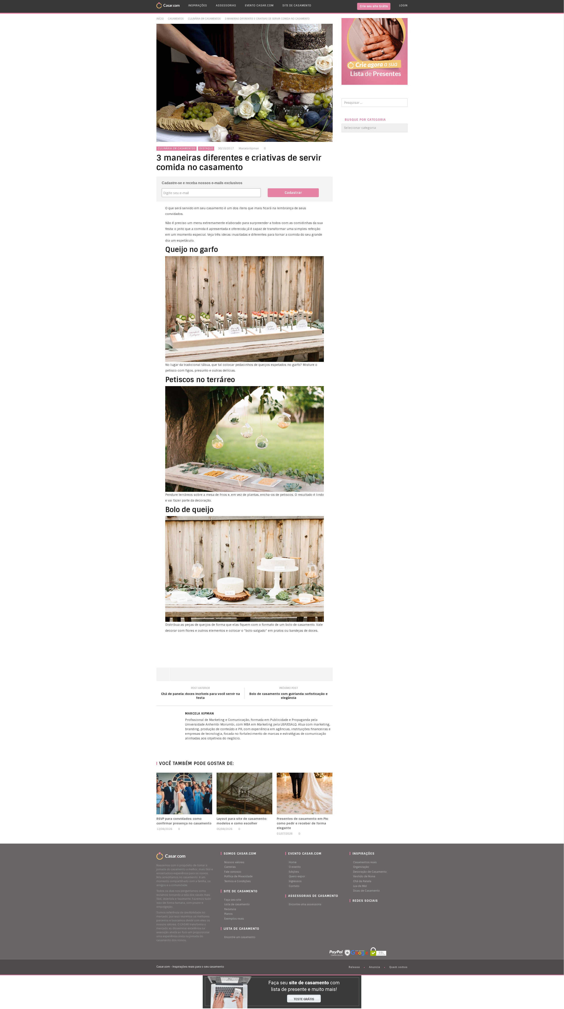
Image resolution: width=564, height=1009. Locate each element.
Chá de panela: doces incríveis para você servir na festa (200, 694)
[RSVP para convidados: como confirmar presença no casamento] (184, 793)
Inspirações (197, 5)
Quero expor (297, 876)
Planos (228, 914)
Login (403, 5)
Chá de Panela (362, 881)
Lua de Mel (360, 886)
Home (293, 862)
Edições (294, 872)
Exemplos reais (234, 918)
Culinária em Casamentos (204, 18)
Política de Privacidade (238, 876)
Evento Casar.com (259, 5)
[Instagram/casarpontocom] (351, 909)
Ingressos (295, 881)
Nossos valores (234, 862)
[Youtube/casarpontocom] (355, 909)
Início (160, 18)
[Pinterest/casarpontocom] (353, 909)
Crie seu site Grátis (374, 6)
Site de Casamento (296, 5)
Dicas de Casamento (366, 890)
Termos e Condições (237, 881)
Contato (294, 886)
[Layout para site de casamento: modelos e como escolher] (244, 793)
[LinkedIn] (186, 745)
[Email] (195, 745)
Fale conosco (232, 872)
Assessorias (226, 5)
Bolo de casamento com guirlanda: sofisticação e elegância (288, 694)
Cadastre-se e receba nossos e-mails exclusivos (202, 183)
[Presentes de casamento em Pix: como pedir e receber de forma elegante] (304, 793)
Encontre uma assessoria (305, 904)
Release (354, 967)
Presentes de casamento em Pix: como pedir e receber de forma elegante (302, 823)
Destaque (206, 148)
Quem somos (398, 967)
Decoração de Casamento (370, 872)
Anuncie (374, 967)
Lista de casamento (237, 904)
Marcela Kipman (249, 148)
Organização (361, 867)
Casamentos (176, 18)
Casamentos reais (365, 862)
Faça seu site (232, 900)
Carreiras (230, 867)
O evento (295, 867)
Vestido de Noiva (364, 876)
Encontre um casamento (239, 937)
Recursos (230, 909)
